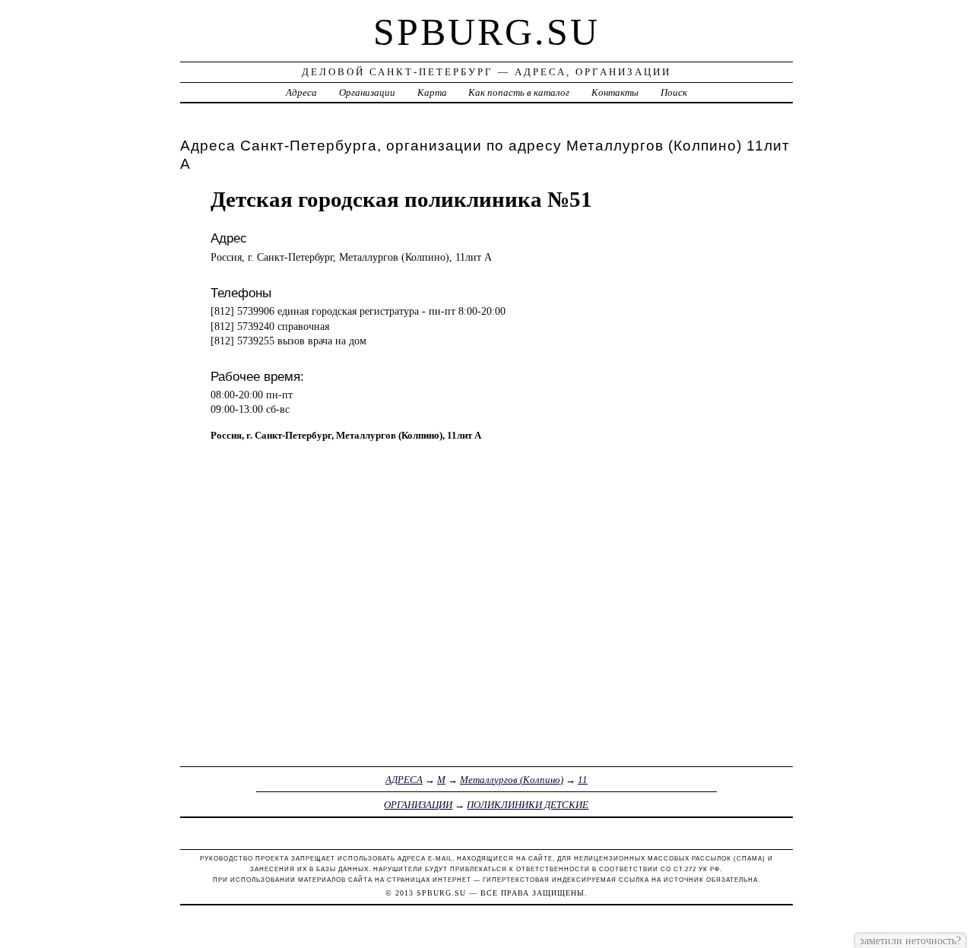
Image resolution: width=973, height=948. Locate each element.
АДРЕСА (404, 779)
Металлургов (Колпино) (511, 779)
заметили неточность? (910, 940)
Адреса (301, 92)
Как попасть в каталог (518, 92)
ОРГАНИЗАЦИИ (418, 804)
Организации (367, 92)
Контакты (615, 92)
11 (583, 779)
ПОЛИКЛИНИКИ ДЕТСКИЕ (527, 804)
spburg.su (486, 32)
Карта (432, 92)
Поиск (674, 92)
